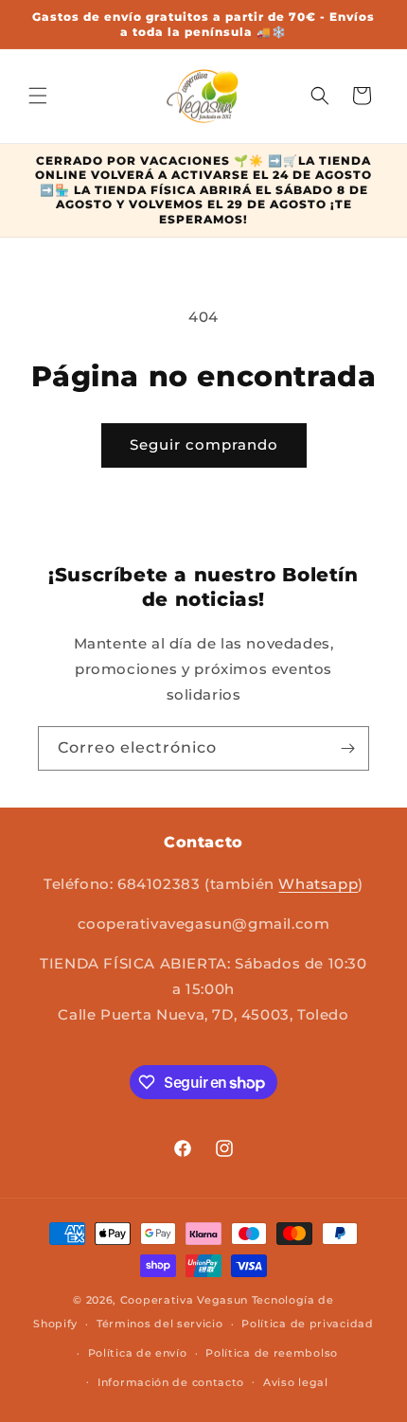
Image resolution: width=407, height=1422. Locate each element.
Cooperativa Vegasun (184, 1299)
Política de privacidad (307, 1323)
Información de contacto (170, 1382)
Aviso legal (295, 1382)
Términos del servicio (160, 1323)
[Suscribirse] (347, 748)
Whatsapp (318, 884)
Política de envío (137, 1353)
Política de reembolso (271, 1353)
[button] (38, 95)
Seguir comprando (204, 444)
